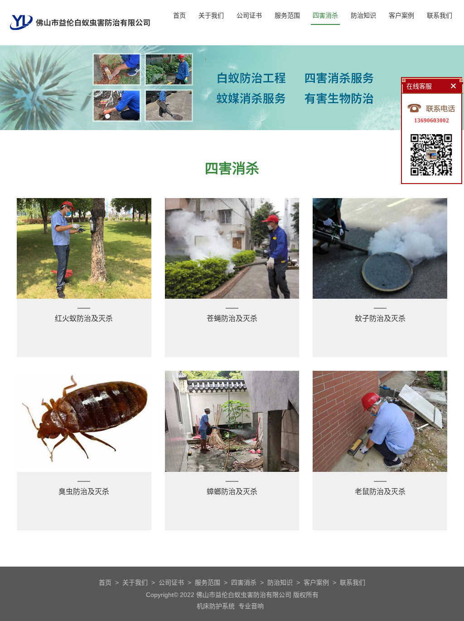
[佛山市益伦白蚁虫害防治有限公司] (80, 41)
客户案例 (401, 15)
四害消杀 (325, 15)
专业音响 (251, 606)
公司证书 (249, 15)
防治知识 (363, 15)
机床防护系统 (216, 606)
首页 (179, 15)
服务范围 (287, 15)
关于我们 (211, 15)
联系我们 (439, 15)
